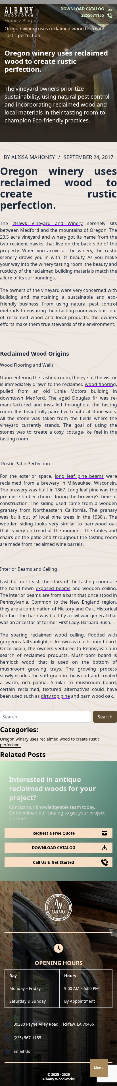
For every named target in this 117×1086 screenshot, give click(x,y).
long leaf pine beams (79, 476)
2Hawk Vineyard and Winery (47, 223)
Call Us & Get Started (53, 862)
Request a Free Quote (53, 833)
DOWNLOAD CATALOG (82, 8)
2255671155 (92, 15)
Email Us (22, 1051)
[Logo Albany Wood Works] (19, 12)
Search (105, 717)
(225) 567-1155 (27, 1037)
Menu (99, 1067)
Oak (89, 609)
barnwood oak (100, 524)
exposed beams (53, 588)
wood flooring (100, 384)
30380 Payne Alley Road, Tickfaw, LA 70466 (54, 1024)
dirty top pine (55, 696)
